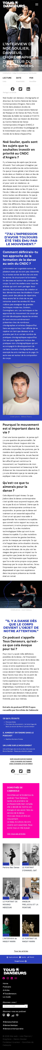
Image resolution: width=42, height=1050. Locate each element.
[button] (13, 771)
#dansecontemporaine (13, 1028)
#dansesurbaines (10, 1022)
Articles (6, 990)
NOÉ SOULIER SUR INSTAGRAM (21, 759)
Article (6, 864)
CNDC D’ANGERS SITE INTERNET (21, 764)
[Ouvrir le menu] (36, 4)
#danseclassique (10, 1025)
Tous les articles (21, 951)
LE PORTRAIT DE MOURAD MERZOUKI (10, 904)
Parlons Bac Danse (11, 867)
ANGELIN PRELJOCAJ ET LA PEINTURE (30, 904)
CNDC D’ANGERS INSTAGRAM (21, 761)
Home (5, 983)
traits (15, 707)
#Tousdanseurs (9, 993)
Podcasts (7, 987)
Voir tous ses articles (16, 834)
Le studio (7, 997)
